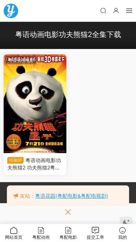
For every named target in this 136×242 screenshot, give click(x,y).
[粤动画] (11, 11)
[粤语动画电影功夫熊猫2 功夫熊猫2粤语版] (35, 103)
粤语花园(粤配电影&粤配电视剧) (71, 196)
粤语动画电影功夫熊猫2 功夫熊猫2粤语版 (34, 164)
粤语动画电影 (21, 60)
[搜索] (103, 10)
